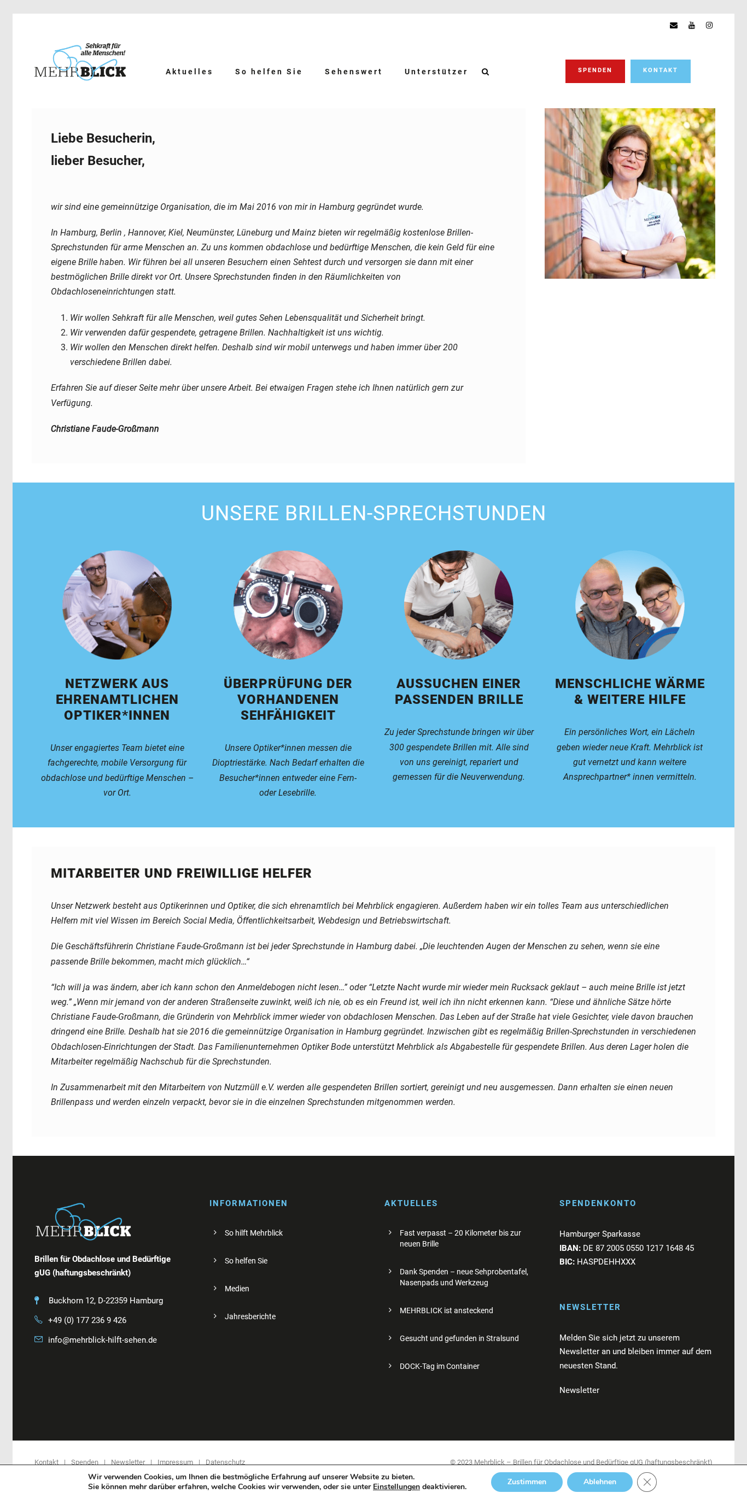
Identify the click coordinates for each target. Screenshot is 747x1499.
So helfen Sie (269, 71)
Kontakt (660, 70)
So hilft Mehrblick (254, 1232)
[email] (674, 25)
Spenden (595, 70)
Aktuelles (189, 71)
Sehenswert (354, 71)
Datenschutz (225, 1462)
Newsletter (128, 1462)
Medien (237, 1288)
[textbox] (288, 340)
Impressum (175, 1462)
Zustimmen (526, 1482)
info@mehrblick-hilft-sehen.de (102, 1340)
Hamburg (78, 232)
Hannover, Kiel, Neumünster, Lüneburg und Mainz (222, 232)
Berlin (111, 232)
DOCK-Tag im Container (440, 1366)
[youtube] (691, 25)
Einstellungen (396, 1487)
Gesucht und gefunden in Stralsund (459, 1338)
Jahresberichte (250, 1316)
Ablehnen (599, 1482)
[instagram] (709, 25)
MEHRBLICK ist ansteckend (446, 1310)
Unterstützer (436, 71)
